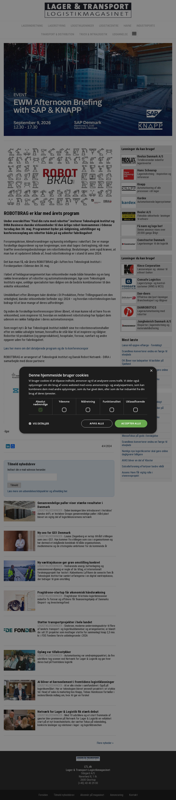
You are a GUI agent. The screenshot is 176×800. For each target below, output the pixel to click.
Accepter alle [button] (131, 423)
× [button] (151, 370)
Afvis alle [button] (97, 423)
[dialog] (88, 400)
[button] (39, 423)
